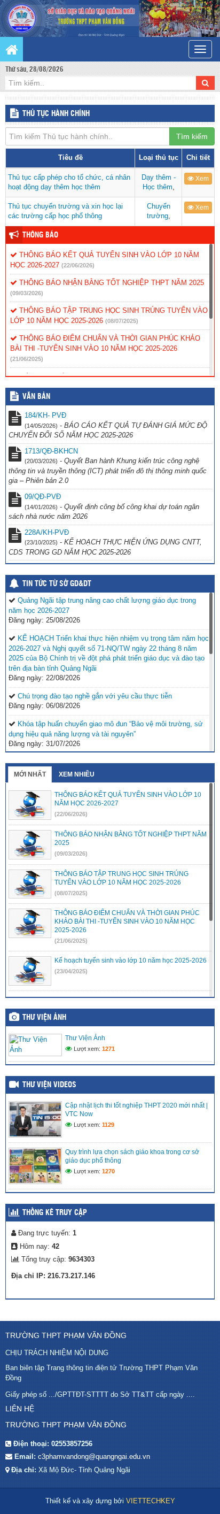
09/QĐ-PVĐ (43, 497)
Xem (201, 178)
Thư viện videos (49, 1085)
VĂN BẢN (36, 397)
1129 (108, 1124)
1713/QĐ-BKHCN (51, 451)
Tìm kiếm (192, 136)
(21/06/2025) (26, 359)
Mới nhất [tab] (30, 774)
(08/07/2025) (121, 321)
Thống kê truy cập (54, 1213)
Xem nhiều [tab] (77, 774)
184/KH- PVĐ (45, 415)
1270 (108, 1171)
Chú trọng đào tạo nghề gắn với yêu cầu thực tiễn (95, 696)
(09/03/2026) (26, 293)
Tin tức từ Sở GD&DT (56, 584)
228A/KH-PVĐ (47, 532)
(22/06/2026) (78, 265)
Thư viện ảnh (44, 1017)
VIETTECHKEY (150, 1501)
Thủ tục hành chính (56, 114)
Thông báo (40, 235)
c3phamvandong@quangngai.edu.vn (94, 1456)
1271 (108, 1049)
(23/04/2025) (71, 971)
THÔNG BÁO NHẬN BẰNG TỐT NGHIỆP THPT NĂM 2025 (110, 283)
